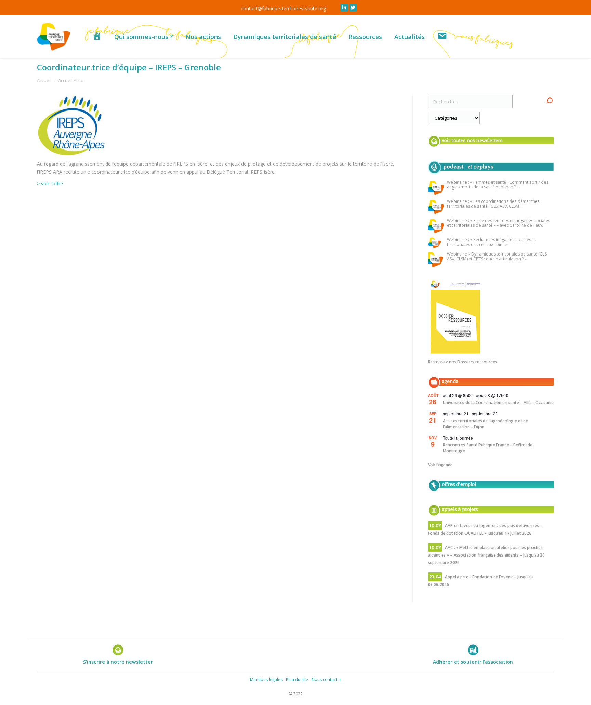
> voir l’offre (50, 183)
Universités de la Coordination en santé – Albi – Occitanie (498, 402)
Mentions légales (266, 679)
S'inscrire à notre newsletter (118, 661)
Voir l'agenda (440, 464)
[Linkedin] (344, 7)
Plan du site (297, 679)
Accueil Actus (71, 80)
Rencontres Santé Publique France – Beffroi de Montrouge (488, 448)
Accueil (44, 80)
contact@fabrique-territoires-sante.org (283, 8)
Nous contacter (326, 679)
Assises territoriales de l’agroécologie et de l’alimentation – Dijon (485, 424)
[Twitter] (353, 7)
